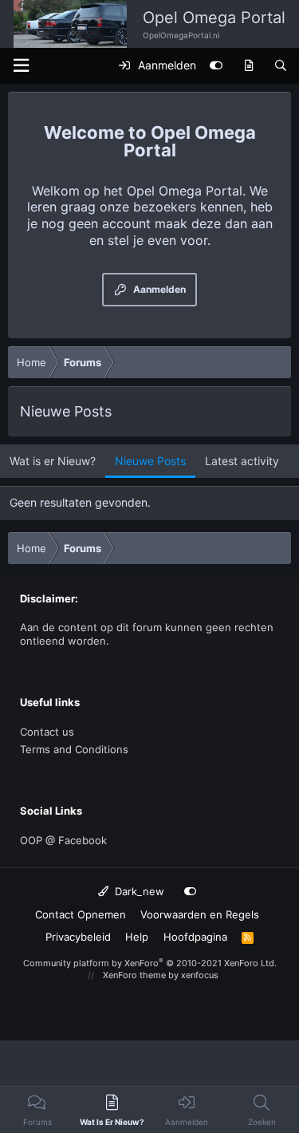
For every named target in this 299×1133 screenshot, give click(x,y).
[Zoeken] (281, 65)
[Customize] (216, 65)
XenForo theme (134, 975)
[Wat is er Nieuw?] (249, 65)
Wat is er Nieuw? (53, 461)
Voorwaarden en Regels (199, 914)
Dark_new (138, 891)
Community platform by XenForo (150, 963)
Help (136, 936)
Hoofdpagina (195, 936)
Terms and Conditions (74, 749)
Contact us (47, 731)
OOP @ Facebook (63, 840)
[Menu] (20, 66)
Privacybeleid (78, 936)
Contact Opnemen (80, 914)
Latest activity (242, 461)
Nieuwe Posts (150, 461)
